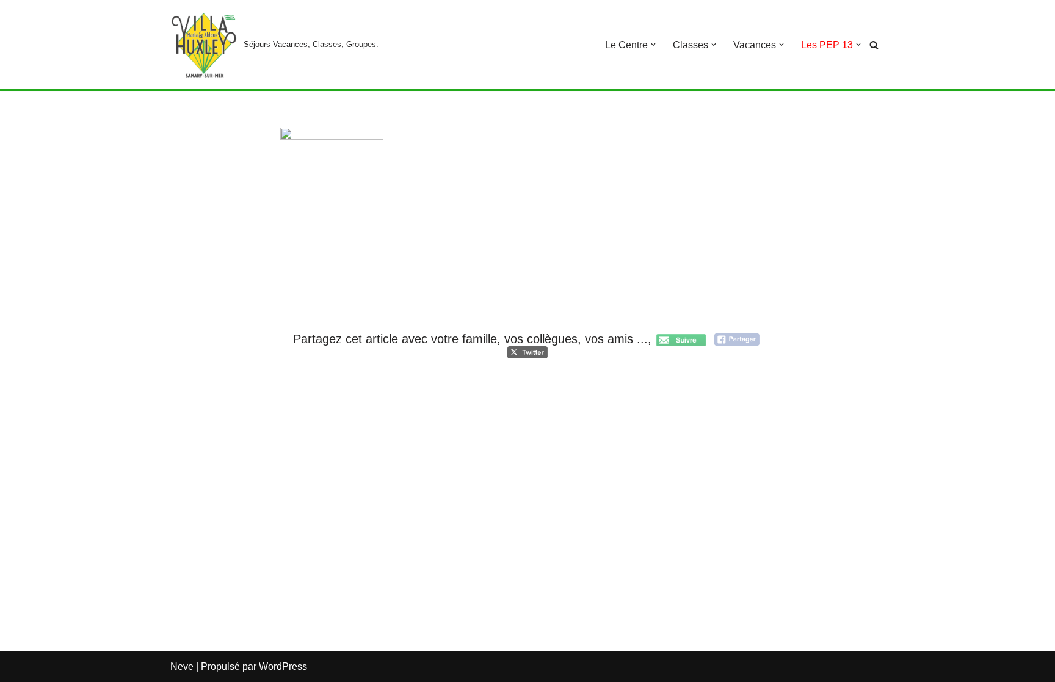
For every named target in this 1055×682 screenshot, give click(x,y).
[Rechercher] (874, 44)
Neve (182, 666)
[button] (653, 44)
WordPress (283, 666)
